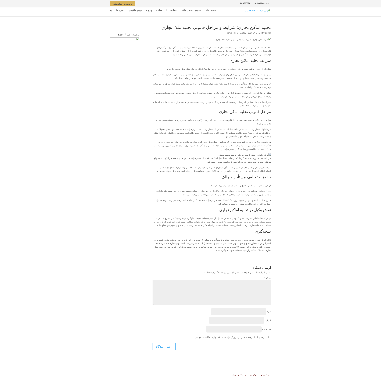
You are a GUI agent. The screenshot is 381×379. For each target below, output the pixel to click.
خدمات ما (173, 10)
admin (268, 33)
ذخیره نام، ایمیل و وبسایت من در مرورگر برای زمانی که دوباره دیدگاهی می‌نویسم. (231, 337)
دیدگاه (267, 278)
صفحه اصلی (210, 10)
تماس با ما (120, 10)
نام (269, 311)
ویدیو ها (149, 10)
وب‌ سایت (266, 329)
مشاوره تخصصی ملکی (191, 10)
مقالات (159, 10)
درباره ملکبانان (135, 10)
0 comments (232, 33)
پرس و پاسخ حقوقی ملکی (122, 4)
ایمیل (268, 320)
